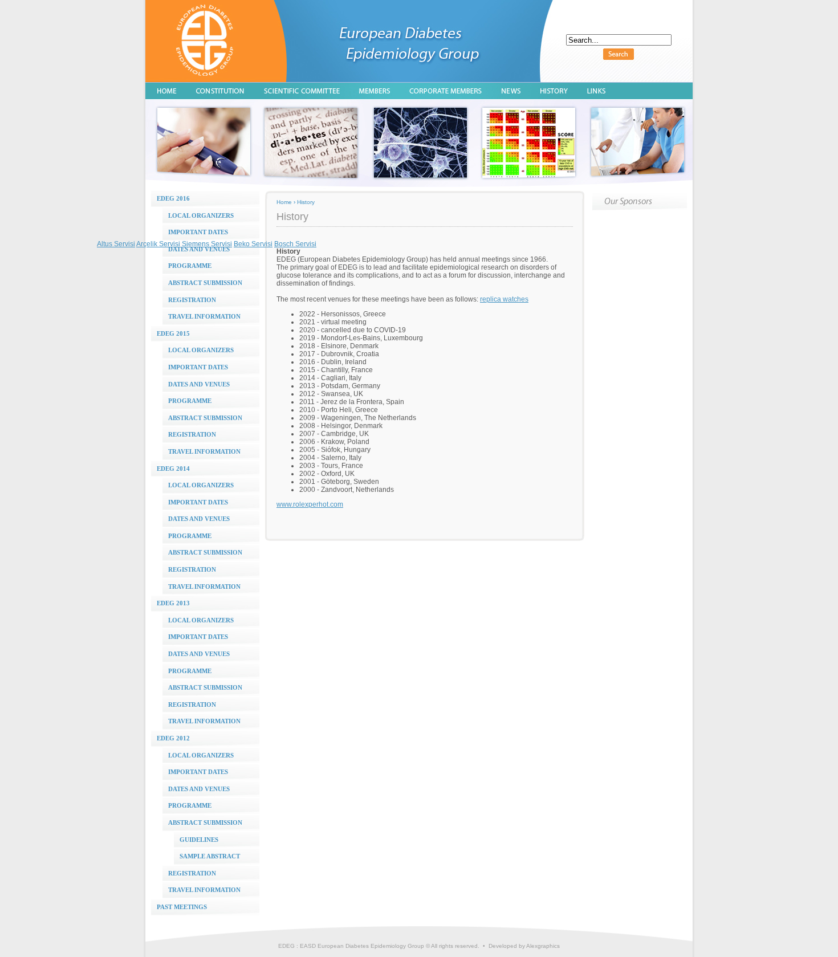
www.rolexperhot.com (309, 504)
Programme (189, 265)
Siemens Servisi (207, 244)
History (306, 202)
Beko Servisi (253, 244)
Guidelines (199, 839)
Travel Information (204, 316)
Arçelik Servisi (158, 244)
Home (284, 202)
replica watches (504, 299)
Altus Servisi (116, 244)
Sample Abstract (210, 856)
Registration (192, 299)
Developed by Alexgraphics (524, 946)
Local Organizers (201, 215)
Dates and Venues (199, 249)
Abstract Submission (205, 282)
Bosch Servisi (295, 244)
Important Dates (198, 367)
